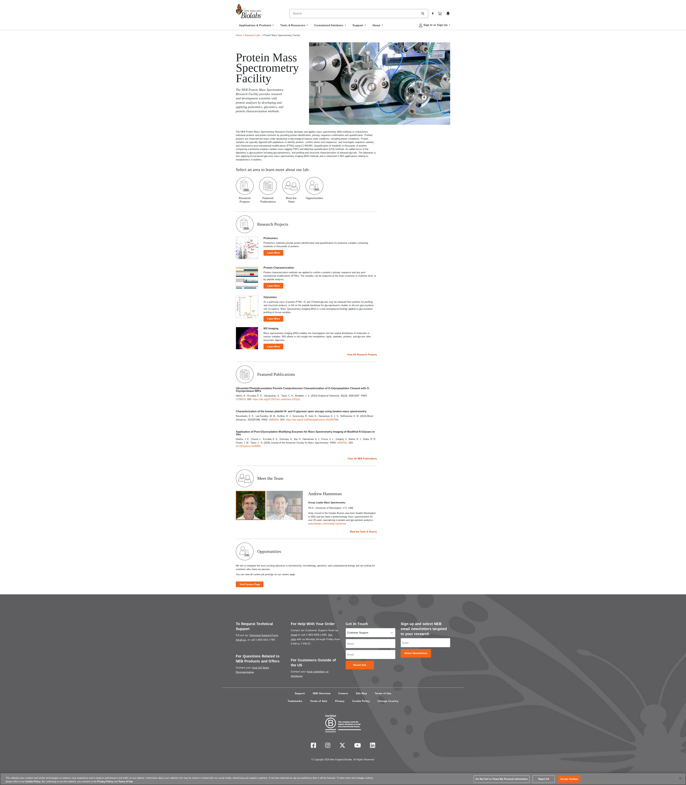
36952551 (274, 419)
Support (300, 693)
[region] (343, 779)
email (294, 634)
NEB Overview (322, 693)
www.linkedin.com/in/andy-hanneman (327, 523)
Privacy (339, 701)
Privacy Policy (105, 781)
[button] (422, 13)
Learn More (273, 252)
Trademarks (295, 701)
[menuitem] (256, 26)
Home (239, 35)
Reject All (543, 779)
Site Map (361, 693)
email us (241, 639)
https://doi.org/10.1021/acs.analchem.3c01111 (276, 399)
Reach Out (359, 665)
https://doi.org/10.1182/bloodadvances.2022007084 (312, 419)
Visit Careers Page (250, 584)
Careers (343, 693)
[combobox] (354, 13)
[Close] (680, 778)
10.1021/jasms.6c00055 (248, 446)
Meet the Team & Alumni (363, 531)
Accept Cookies (569, 779)
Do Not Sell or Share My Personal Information (502, 779)
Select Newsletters (415, 653)
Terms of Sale (318, 701)
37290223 (241, 399)
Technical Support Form (263, 635)
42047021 (342, 442)
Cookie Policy (361, 701)
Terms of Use (383, 693)
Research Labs (252, 35)
